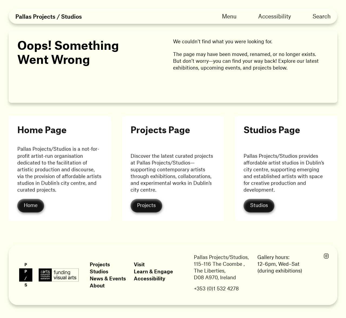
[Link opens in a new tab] (326, 256)
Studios (99, 271)
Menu (229, 15)
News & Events (108, 278)
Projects (100, 264)
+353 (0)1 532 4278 (216, 288)
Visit (139, 264)
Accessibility (274, 15)
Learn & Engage (153, 271)
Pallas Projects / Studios (48, 16)
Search (321, 15)
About (97, 285)
